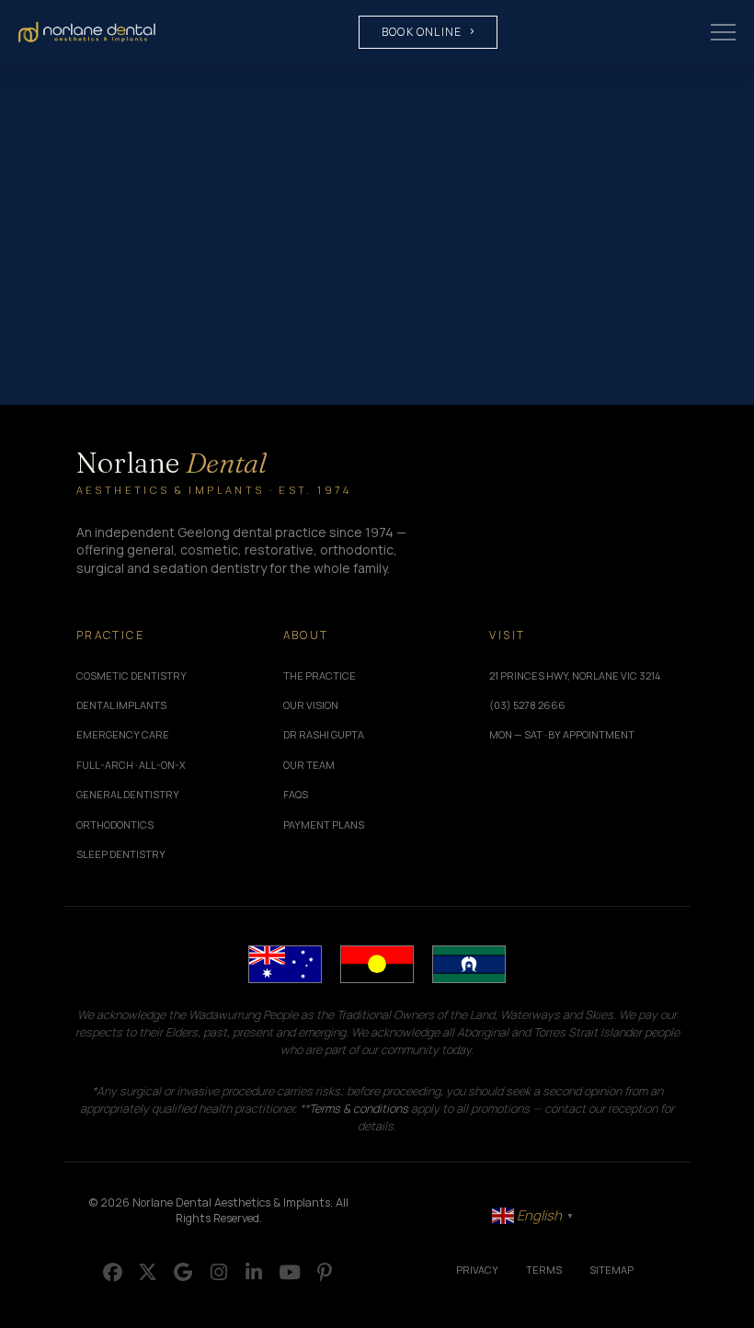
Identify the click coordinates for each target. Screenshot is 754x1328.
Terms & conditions (358, 1108)
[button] (723, 32)
